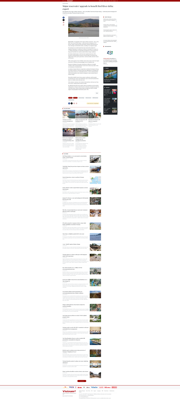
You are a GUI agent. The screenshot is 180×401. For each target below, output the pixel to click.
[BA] (114, 387)
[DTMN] (107, 387)
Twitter (64, 20)
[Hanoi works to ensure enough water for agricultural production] (81, 132)
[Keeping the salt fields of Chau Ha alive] (110, 74)
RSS (91, 390)
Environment (65, 3)
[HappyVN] (65, 387)
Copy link (64, 25)
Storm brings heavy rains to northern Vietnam (73, 177)
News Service (106, 390)
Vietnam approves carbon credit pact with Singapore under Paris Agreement (75, 255)
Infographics (108, 46)
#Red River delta (95, 97)
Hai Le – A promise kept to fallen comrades (107, 109)
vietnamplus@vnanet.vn (84, 396)
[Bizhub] (88, 387)
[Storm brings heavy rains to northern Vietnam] (95, 180)
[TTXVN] (71, 387)
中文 (111, 0)
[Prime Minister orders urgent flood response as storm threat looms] (95, 190)
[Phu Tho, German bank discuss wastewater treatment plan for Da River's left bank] (95, 213)
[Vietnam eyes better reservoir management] (69, 114)
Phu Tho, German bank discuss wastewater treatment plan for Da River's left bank (75, 210)
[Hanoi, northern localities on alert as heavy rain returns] (95, 374)
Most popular (108, 17)
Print (64, 22)
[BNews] (84, 387)
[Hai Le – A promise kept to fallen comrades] (114, 110)
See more (66, 153)
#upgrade (70, 97)
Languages (99, 390)
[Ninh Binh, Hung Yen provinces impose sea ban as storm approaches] (95, 169)
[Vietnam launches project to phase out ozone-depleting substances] (95, 364)
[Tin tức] (79, 387)
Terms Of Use (88, 390)
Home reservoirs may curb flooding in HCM (81, 120)
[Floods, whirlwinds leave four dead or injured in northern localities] (95, 307)
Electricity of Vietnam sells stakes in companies (94, 120)
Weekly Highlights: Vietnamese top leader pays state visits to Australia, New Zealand (107, 100)
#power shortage (81, 97)
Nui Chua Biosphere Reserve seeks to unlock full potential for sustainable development (74, 339)
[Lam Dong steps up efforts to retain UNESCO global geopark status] (95, 318)
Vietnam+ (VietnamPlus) (70, 0)
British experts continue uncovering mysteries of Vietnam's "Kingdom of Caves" (74, 351)
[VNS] (94, 387)
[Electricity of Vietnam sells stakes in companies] (94, 114)
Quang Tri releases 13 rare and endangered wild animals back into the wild (75, 198)
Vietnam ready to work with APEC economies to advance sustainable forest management (76, 328)
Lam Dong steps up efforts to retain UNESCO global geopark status (74, 316)
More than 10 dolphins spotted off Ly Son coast (73, 234)
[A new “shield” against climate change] (95, 247)
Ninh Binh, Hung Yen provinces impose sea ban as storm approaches (76, 167)
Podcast (108, 87)
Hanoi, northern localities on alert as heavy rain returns (75, 371)
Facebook (64, 18)
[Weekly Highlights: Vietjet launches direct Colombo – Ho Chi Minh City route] (114, 91)
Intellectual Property (82, 390)
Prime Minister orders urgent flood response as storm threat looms (75, 188)
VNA (102, 390)
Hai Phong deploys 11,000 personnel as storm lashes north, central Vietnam (75, 156)
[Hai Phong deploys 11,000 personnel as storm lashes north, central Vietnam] (95, 159)
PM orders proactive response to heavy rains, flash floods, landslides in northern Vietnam (74, 223)
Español (109, 0)
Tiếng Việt (100, 0)
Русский (114, 0)
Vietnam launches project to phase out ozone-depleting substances (75, 361)
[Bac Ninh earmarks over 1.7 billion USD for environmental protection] (95, 270)
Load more (82, 381)
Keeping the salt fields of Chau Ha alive (109, 80)
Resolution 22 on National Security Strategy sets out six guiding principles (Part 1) (110, 61)
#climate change (71, 99)
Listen (107, 94)
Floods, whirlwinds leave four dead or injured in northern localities (74, 305)
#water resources (88, 97)
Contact (80, 391)
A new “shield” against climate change (71, 244)
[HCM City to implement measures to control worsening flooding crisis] (69, 132)
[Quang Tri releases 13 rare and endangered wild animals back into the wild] (95, 201)
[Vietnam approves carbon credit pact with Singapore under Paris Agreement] (95, 257)
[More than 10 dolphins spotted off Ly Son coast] (95, 237)
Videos (107, 68)
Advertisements (112, 390)
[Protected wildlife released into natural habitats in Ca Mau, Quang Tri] (95, 282)
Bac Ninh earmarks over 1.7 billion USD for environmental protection (72, 268)
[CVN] (101, 387)
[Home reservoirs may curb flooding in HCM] (81, 114)
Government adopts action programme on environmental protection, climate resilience (73, 292)
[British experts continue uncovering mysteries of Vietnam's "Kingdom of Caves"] (95, 353)
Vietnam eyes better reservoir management (68, 120)
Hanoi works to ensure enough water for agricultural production (80, 139)
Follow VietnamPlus (90, 103)
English (103, 0)
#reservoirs (75, 97)
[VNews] (76, 387)
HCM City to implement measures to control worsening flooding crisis (68, 139)
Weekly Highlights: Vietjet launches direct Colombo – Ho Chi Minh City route (107, 91)
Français (106, 0)
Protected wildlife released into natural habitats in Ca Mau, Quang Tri (75, 280)
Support (95, 390)
